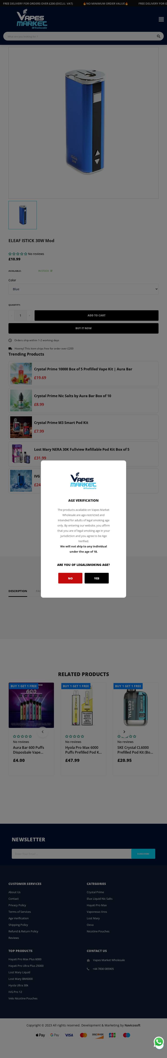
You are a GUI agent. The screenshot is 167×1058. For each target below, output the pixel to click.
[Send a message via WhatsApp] (159, 1042)
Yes (96, 578)
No (70, 578)
